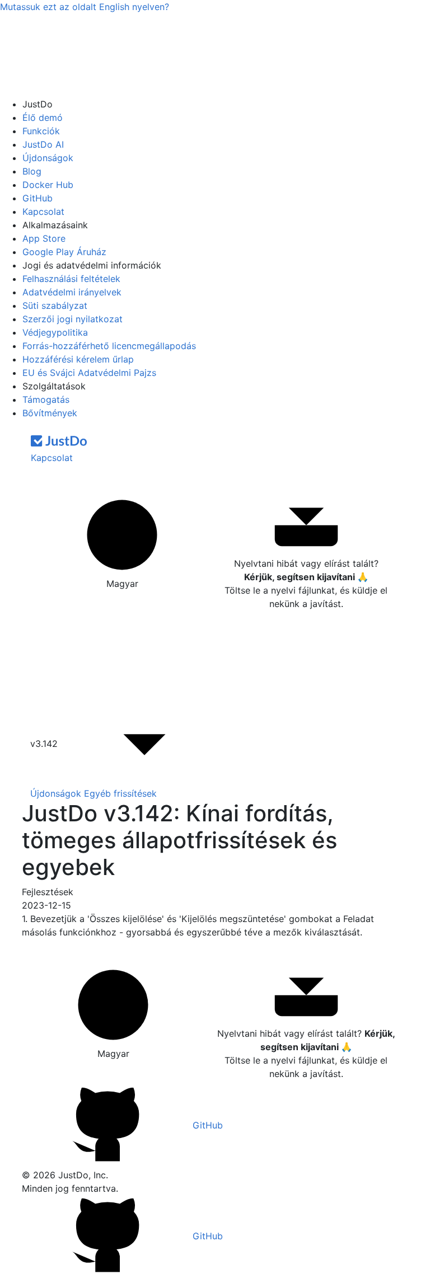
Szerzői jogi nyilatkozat (72, 319)
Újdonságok (47, 157)
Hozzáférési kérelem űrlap (78, 359)
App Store (44, 238)
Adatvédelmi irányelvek (71, 292)
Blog (31, 171)
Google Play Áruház (64, 251)
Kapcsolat (43, 211)
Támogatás (45, 399)
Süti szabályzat (54, 305)
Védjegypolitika (55, 332)
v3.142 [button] (45, 743)
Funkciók (41, 131)
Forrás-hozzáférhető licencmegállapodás (109, 345)
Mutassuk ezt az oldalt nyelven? (84, 6)
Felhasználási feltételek (71, 278)
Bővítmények (49, 413)
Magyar (122, 583)
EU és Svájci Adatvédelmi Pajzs (89, 372)
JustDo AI (43, 144)
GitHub (37, 198)
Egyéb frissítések (120, 793)
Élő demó (42, 117)
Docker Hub (47, 184)
